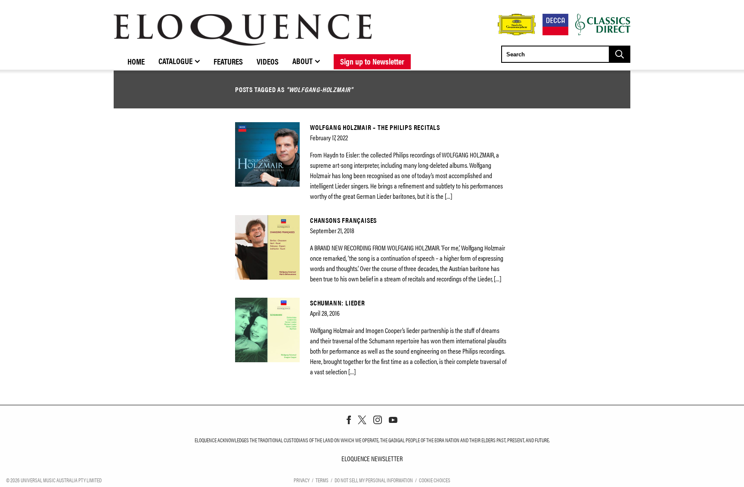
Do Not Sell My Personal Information (374, 480)
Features (228, 61)
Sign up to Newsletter (372, 61)
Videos (268, 61)
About (302, 61)
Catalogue (175, 61)
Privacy (302, 480)
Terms (322, 480)
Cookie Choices (434, 480)
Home (136, 61)
